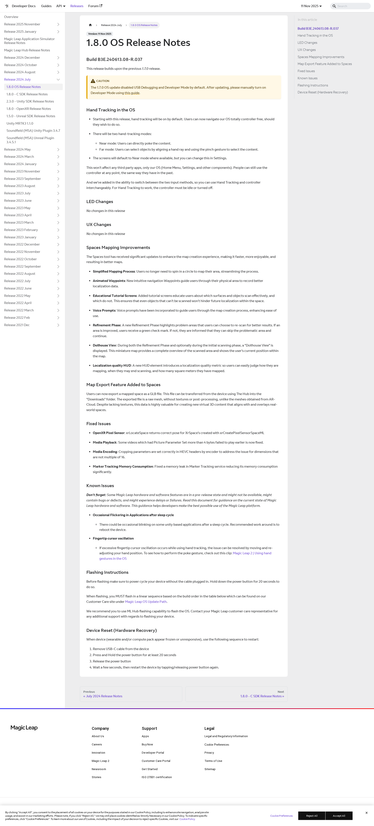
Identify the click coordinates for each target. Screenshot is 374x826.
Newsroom (99, 769)
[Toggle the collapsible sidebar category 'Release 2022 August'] (58, 274)
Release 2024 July (17, 79)
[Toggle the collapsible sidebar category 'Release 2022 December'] (58, 244)
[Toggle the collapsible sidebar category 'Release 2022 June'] (58, 288)
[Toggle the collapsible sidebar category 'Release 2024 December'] (58, 57)
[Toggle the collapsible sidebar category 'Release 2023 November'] (58, 171)
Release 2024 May (17, 149)
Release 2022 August (19, 274)
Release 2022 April (18, 303)
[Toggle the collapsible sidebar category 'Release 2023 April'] (58, 215)
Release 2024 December (22, 57)
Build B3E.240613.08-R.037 (318, 28)
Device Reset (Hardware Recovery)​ (323, 92)
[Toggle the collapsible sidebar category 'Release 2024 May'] (58, 149)
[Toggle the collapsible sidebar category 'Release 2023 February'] (58, 230)
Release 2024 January (20, 164)
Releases (76, 6)
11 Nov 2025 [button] (309, 6)
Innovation (98, 752)
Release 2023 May (17, 208)
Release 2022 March (19, 310)
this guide (132, 93)
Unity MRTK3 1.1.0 (19, 123)
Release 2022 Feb (17, 317)
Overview (11, 17)
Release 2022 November (22, 252)
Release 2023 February (21, 230)
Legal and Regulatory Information (226, 736)
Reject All (312, 815)
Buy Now (147, 744)
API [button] (59, 6)
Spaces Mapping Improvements (321, 57)
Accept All (339, 815)
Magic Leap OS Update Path (146, 602)
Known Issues (308, 78)
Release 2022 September (22, 266)
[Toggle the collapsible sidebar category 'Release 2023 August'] (58, 186)
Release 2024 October (20, 65)
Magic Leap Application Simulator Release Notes (29, 41)
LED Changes (307, 43)
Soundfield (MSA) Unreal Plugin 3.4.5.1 (30, 140)
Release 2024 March (19, 156)
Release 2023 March (19, 222)
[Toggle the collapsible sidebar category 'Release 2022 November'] (58, 252)
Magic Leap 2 (101, 761)
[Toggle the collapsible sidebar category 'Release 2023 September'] (58, 179)
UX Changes (307, 50)
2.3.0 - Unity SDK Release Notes (30, 101)
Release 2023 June (18, 200)
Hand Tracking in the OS (315, 35)
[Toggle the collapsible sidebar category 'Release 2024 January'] (58, 164)
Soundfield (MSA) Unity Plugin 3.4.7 (33, 130)
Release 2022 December (22, 244)
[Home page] (90, 25)
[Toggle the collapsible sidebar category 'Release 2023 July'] (58, 193)
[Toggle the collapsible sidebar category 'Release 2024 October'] (58, 65)
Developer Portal (153, 752)
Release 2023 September (22, 179)
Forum (93, 6)
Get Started (150, 769)
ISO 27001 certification (157, 777)
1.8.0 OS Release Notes (23, 87)
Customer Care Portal (156, 761)
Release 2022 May (17, 296)
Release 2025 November (22, 24)
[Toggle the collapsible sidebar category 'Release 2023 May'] (58, 208)
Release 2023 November (22, 171)
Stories (97, 777)
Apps (145, 736)
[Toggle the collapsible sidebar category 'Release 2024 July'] (58, 79)
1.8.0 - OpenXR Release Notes (28, 109)
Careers (97, 744)
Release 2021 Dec (17, 325)
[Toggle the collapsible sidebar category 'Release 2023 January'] (58, 237)
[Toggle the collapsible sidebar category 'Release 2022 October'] (58, 259)
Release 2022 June (18, 288)
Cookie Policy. (187, 819)
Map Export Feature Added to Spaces (325, 64)
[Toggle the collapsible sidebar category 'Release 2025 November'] (58, 24)
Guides (46, 6)
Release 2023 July (17, 193)
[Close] (366, 813)
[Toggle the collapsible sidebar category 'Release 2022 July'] (58, 281)
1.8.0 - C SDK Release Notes (27, 94)
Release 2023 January (20, 237)
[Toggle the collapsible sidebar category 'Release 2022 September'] (58, 266)
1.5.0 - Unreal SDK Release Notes (30, 116)
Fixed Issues (306, 71)
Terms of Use (213, 761)
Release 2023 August (19, 186)
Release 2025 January (20, 31)
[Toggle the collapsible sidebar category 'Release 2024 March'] (58, 157)
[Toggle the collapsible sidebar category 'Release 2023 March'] (58, 223)
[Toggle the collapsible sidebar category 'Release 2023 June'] (58, 200)
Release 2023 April (18, 215)
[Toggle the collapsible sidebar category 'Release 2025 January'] (58, 31)
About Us (98, 736)
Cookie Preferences (217, 744)
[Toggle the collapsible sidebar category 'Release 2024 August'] (58, 72)
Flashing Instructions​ (313, 85)
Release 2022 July (17, 281)
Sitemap (210, 769)
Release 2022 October (20, 259)
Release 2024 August (19, 72)
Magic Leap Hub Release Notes (27, 50)
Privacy (209, 752)
